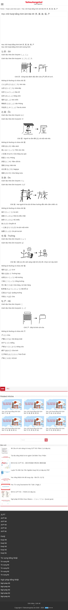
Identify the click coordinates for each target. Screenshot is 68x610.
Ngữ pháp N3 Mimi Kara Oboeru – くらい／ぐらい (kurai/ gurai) (32, 499)
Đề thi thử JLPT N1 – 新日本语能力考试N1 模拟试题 (28, 463)
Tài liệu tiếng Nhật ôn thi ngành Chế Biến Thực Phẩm (28, 455)
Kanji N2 (4, 550)
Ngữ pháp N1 (5, 596)
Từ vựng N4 (5, 565)
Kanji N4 (4, 543)
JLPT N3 (4, 525)
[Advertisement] (34, 30)
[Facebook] (34, 606)
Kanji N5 (4, 540)
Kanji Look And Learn (13, 9)
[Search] (46, 439)
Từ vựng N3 (5, 568)
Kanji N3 (4, 546)
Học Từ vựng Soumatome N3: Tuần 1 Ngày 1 (26, 485)
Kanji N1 (4, 553)
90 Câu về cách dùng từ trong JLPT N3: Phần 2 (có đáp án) (30, 448)
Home (2, 9)
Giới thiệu (31, 603)
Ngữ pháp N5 (5, 583)
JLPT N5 (4, 518)
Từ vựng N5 (5, 561)
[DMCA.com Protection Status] (49, 608)
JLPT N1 (4, 531)
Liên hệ (38, 603)
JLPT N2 (4, 528)
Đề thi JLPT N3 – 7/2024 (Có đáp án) (23, 492)
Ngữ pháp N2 (5, 593)
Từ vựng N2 (5, 571)
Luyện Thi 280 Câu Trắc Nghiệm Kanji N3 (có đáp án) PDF (30, 470)
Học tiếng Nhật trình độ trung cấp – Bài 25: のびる (27, 477)
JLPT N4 (4, 521)
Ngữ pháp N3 (5, 590)
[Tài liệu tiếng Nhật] (34, 3)
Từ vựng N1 (5, 575)
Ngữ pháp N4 (5, 586)
